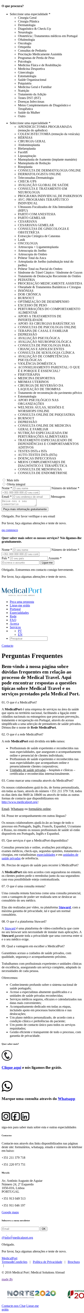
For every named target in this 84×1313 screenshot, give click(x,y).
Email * (7, 496)
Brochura (74, 1262)
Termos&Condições (14, 1262)
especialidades (46, 854)
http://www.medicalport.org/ (20, 802)
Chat (22, 1306)
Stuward (10, 928)
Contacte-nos (10, 1306)
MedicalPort (9, 1258)
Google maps (10, 1212)
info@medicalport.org (17, 1237)
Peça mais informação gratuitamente (25, 509)
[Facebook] (14, 1234)
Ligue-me (47, 562)
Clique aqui (11, 1067)
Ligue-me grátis (20, 605)
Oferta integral (16, 484)
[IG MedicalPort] (6, 1119)
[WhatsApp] (7, 1090)
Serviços (15, 627)
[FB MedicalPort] (15, 1119)
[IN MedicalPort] (25, 1119)
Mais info (13, 480)
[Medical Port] (22, 595)
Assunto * (55, 558)
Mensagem (58, 496)
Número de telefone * (65, 488)
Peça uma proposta (22, 601)
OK (44, 1228)
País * (5, 558)
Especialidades (19, 612)
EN (20, 634)
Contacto (7, 645)
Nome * (7, 488)
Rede (13, 616)
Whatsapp (66, 1099)
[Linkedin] (4, 1234)
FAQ (13, 620)
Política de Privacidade (47, 1262)
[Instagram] (9, 1234)
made (7, 1279)
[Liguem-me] (7, 1059)
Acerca (14, 623)
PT (20, 631)
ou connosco (10, 530)
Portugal (15, 609)
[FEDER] (42, 1294)
